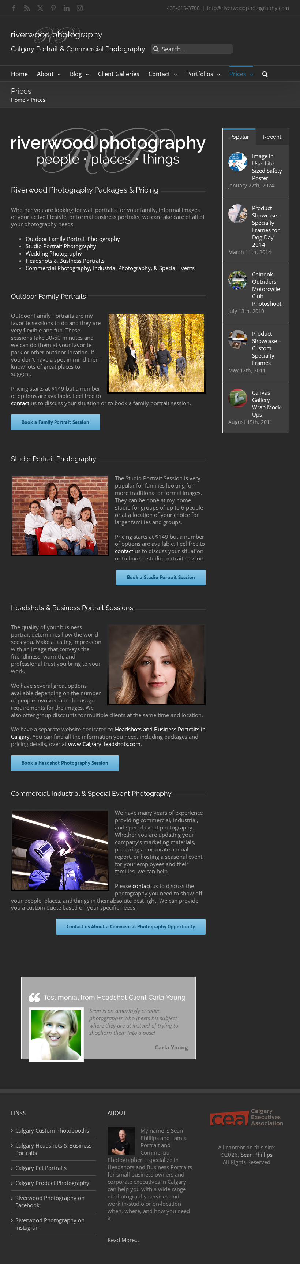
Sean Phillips (257, 1154)
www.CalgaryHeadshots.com (104, 743)
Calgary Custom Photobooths (52, 1130)
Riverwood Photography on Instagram (50, 1224)
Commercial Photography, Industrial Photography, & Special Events (110, 268)
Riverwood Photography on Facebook (50, 1201)
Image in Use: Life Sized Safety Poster (267, 167)
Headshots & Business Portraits (65, 260)
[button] (265, 73)
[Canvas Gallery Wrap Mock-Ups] (237, 392)
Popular (239, 137)
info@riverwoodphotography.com (248, 7)
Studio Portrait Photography (61, 246)
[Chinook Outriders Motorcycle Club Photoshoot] (237, 274)
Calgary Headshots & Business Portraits (53, 1149)
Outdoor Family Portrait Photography (73, 238)
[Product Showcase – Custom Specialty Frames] (237, 333)
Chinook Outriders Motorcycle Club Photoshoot (266, 289)
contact (20, 403)
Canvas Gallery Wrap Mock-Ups (267, 403)
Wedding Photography (54, 253)
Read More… (123, 1240)
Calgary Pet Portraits (41, 1167)
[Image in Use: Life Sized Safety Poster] (237, 156)
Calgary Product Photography (52, 1182)
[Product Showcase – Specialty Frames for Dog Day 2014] (237, 208)
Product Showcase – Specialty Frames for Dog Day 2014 (266, 226)
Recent (272, 137)
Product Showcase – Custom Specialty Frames (266, 348)
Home (18, 99)
